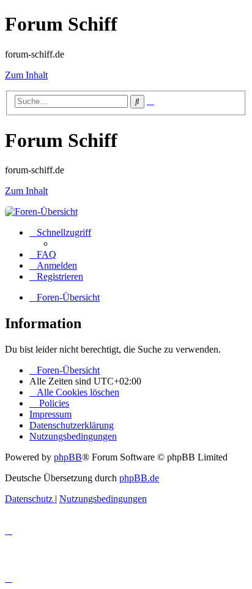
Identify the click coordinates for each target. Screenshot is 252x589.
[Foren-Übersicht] (41, 211)
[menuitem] (42, 254)
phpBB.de (139, 478)
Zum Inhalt (26, 75)
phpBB (68, 457)
